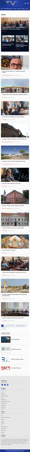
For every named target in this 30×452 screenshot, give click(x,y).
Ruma (15, 8)
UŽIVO (2, 409)
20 (20, 325)
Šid (2, 8)
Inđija (19, 8)
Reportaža (3, 403)
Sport (2, 397)
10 (17, 325)
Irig (27, 8)
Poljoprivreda (4, 396)
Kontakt (3, 407)
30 (23, 325)
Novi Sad (3, 430)
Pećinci (23, 8)
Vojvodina (3, 428)
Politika (3, 394)
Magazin (3, 405)
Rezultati (3, 399)
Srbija (2, 432)
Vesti (2, 392)
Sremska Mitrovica (8, 8)
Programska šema (5, 401)
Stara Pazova (4, 426)
